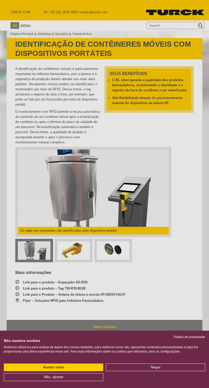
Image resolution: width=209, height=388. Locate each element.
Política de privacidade (189, 337)
